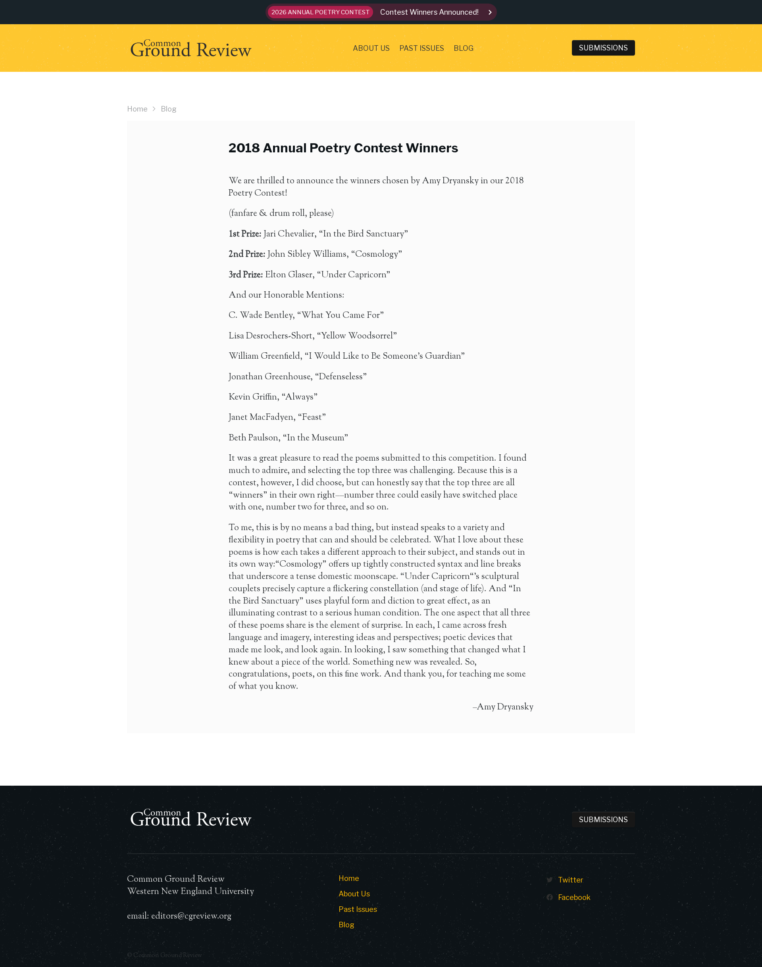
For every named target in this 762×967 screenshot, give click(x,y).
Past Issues (421, 48)
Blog (463, 48)
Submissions (603, 48)
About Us (371, 48)
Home (137, 108)
